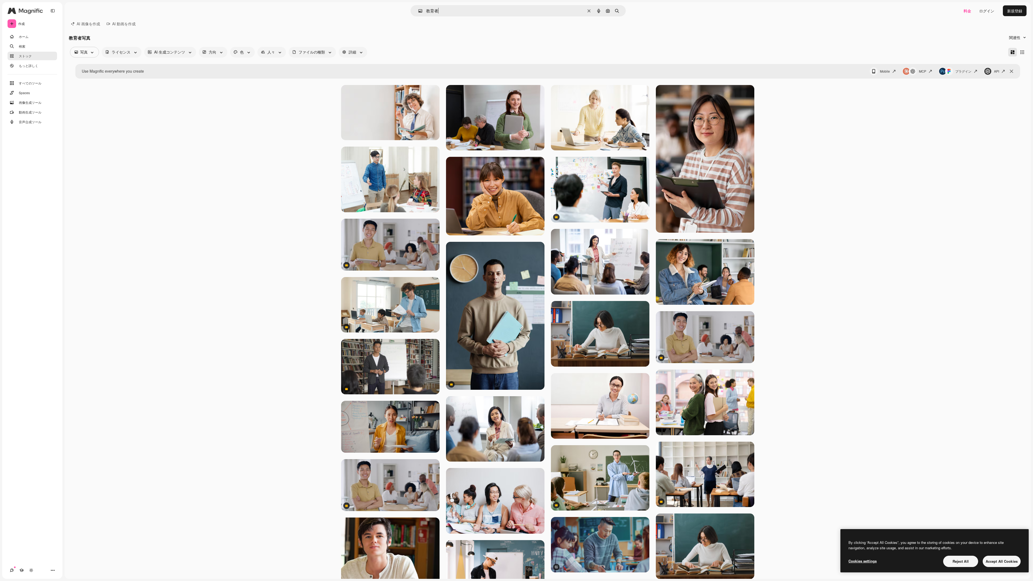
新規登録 (1014, 10)
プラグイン (963, 71)
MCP (922, 71)
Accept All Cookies (1002, 561)
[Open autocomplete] (418, 11)
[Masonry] (1012, 52)
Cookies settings (862, 561)
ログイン (986, 10)
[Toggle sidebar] (52, 10)
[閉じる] (1011, 71)
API (996, 71)
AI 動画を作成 (124, 23)
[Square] (1022, 52)
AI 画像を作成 (88, 23)
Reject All (961, 561)
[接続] (12, 570)
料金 (967, 10)
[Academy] (21, 570)
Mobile (885, 71)
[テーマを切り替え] (31, 570)
